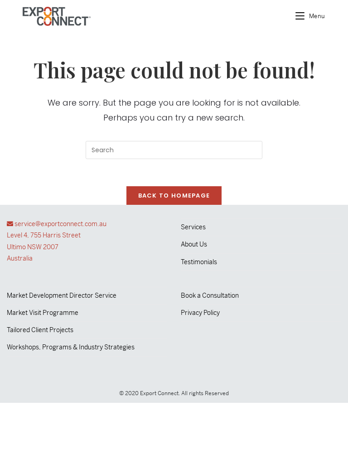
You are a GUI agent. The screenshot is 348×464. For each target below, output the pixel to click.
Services (193, 227)
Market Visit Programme (42, 313)
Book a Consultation (210, 295)
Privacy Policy (200, 313)
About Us (194, 244)
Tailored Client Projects (40, 330)
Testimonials (199, 262)
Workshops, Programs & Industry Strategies (71, 347)
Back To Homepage (174, 195)
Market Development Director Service (61, 295)
